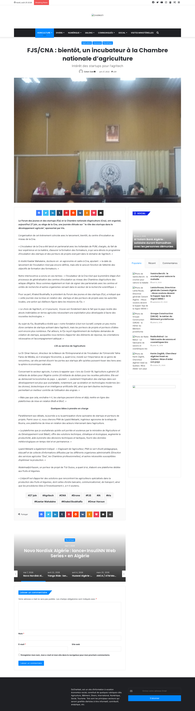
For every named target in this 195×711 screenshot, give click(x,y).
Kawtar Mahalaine (46, 501)
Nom (21, 633)
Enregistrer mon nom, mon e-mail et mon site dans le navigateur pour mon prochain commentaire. (65, 655)
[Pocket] (94, 213)
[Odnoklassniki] (87, 213)
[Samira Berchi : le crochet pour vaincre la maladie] (140, 278)
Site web (76, 644)
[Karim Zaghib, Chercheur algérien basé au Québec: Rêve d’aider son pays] (140, 361)
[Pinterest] (66, 213)
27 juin (33, 495)
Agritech (49, 495)
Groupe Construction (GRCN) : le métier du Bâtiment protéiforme (162, 316)
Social (121, 33)
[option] (70, 553)
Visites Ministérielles (142, 33)
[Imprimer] (110, 514)
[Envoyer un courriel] (95, 72)
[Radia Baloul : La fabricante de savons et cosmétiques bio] (140, 342)
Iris (109, 495)
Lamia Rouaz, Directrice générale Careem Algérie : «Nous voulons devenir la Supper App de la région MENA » (163, 293)
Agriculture (43, 33)
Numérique (74, 33)
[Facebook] (39, 213)
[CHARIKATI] (97, 15)
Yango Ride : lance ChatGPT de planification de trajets (70, 553)
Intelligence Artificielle (70, 540)
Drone (76, 495)
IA (99, 495)
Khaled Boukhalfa (72, 501)
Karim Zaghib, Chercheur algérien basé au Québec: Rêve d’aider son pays (163, 357)
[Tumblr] (59, 213)
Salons (89, 33)
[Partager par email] (100, 213)
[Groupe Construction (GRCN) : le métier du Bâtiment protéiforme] (140, 322)
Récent (152, 263)
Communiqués (105, 33)
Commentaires (170, 263)
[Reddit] (73, 213)
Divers (59, 33)
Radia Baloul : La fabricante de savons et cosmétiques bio (163, 339)
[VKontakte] (80, 213)
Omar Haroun (97, 501)
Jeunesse (97, 43)
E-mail (22, 644)
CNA (63, 495)
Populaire (136, 263)
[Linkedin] (53, 213)
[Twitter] (46, 213)
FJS (89, 495)
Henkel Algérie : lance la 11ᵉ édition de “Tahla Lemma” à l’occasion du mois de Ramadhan (152, 241)
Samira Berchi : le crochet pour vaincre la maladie (162, 276)
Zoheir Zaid (88, 72)
